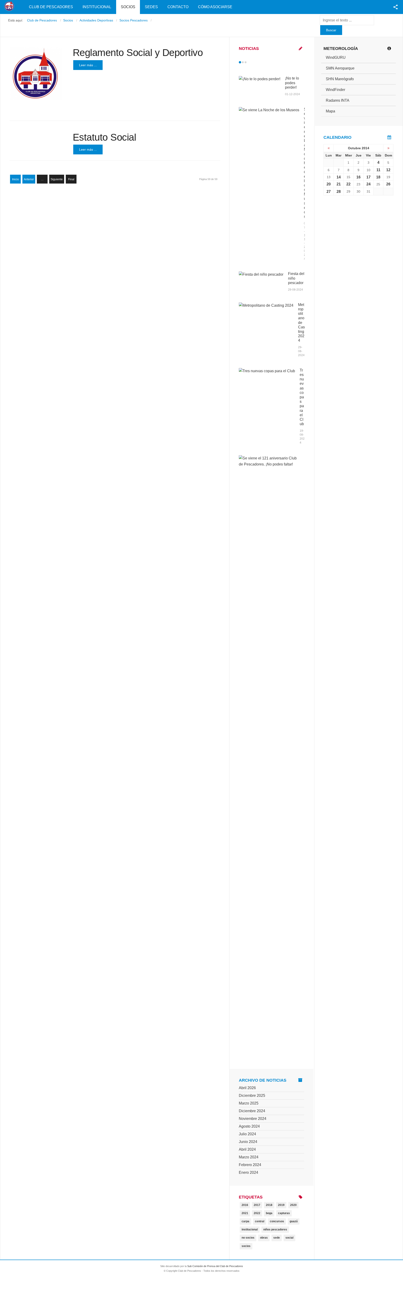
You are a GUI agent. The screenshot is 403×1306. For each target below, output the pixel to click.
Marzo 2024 (248, 1157)
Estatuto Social (104, 137)
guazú (294, 1221)
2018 (269, 1205)
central (259, 1221)
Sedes (151, 7)
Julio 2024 (247, 1134)
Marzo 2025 (248, 1103)
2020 (293, 1205)
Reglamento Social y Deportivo (138, 52)
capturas (284, 1213)
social (289, 1237)
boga (269, 1213)
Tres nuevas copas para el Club (302, 397)
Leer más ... (88, 65)
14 (339, 177)
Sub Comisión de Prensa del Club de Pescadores (215, 1266)
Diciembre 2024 (252, 1111)
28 (339, 192)
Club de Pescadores (51, 7)
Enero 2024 (248, 1172)
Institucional (97, 7)
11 (378, 170)
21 (339, 184)
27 (329, 192)
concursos (277, 1221)
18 (378, 177)
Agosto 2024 (249, 1126)
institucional (250, 1229)
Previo (249, 62)
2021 (245, 1213)
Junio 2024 (248, 1142)
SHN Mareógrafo (340, 79)
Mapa (330, 111)
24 (368, 184)
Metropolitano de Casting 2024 (301, 323)
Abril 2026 (247, 1088)
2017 (257, 1205)
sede (276, 1237)
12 (388, 170)
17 (368, 177)
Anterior (29, 179)
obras (264, 1237)
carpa (245, 1221)
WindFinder (335, 90)
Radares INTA (337, 100)
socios (246, 1246)
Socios (128, 7)
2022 (257, 1213)
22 (348, 184)
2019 (281, 1205)
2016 (245, 1205)
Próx (254, 62)
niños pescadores (275, 1229)
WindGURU (336, 57)
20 (329, 184)
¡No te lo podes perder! (292, 82)
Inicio (15, 179)
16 (358, 177)
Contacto (177, 7)
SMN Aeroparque (340, 68)
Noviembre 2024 (252, 1119)
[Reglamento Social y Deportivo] (36, 73)
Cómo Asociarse (215, 7)
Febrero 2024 (250, 1165)
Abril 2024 (247, 1149)
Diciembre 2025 (252, 1096)
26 (388, 184)
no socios (248, 1237)
